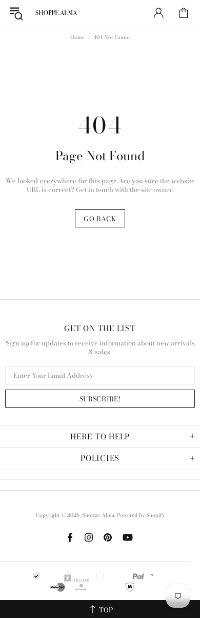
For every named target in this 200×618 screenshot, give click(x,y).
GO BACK (100, 219)
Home (77, 37)
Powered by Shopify (141, 515)
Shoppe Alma (56, 13)
